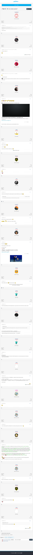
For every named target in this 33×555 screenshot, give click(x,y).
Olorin (16, 228)
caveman (16, 85)
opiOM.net (15, 1)
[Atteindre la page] (13, 537)
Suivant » (11, 537)
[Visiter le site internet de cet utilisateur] (1, 201)
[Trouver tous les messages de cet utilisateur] (1, 33)
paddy (16, 129)
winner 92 (16, 311)
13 (8, 537)
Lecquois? (16, 204)
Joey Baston (16, 12)
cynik (16, 178)
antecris (16, 431)
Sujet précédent (4, 533)
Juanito (16, 290)
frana (16, 362)
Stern (16, 36)
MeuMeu (16, 60)
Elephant (16, 485)
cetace (16, 464)
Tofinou (16, 267)
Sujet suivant (8, 533)
